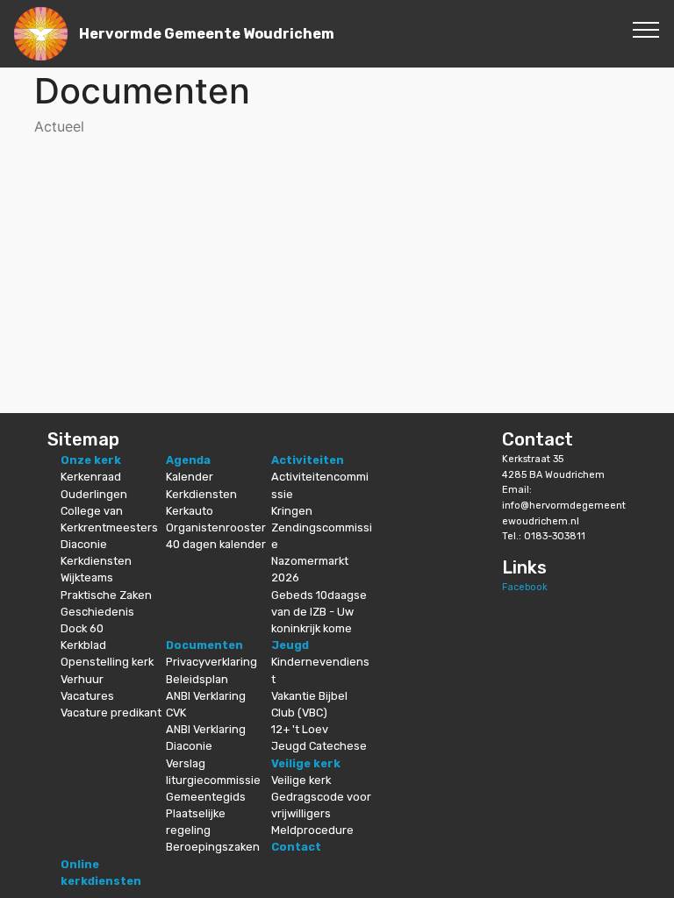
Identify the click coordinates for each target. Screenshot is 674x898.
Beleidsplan (197, 679)
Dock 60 (82, 628)
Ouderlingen (94, 494)
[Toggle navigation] (646, 29)
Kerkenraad (91, 476)
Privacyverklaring (211, 661)
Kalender (189, 476)
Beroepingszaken (213, 846)
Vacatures (87, 695)
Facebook (525, 587)
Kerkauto (189, 510)
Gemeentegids (206, 796)
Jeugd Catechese (319, 745)
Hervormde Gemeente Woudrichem (206, 33)
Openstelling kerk (107, 661)
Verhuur (82, 679)
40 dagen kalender (216, 544)
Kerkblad (83, 645)
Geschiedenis (97, 611)
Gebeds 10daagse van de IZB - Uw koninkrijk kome (319, 611)
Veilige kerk (301, 780)
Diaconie (84, 544)
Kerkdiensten (96, 560)
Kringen (291, 510)
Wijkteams (87, 577)
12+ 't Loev (299, 729)
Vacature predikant (111, 712)
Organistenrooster (216, 527)
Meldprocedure (312, 830)
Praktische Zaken (106, 595)
